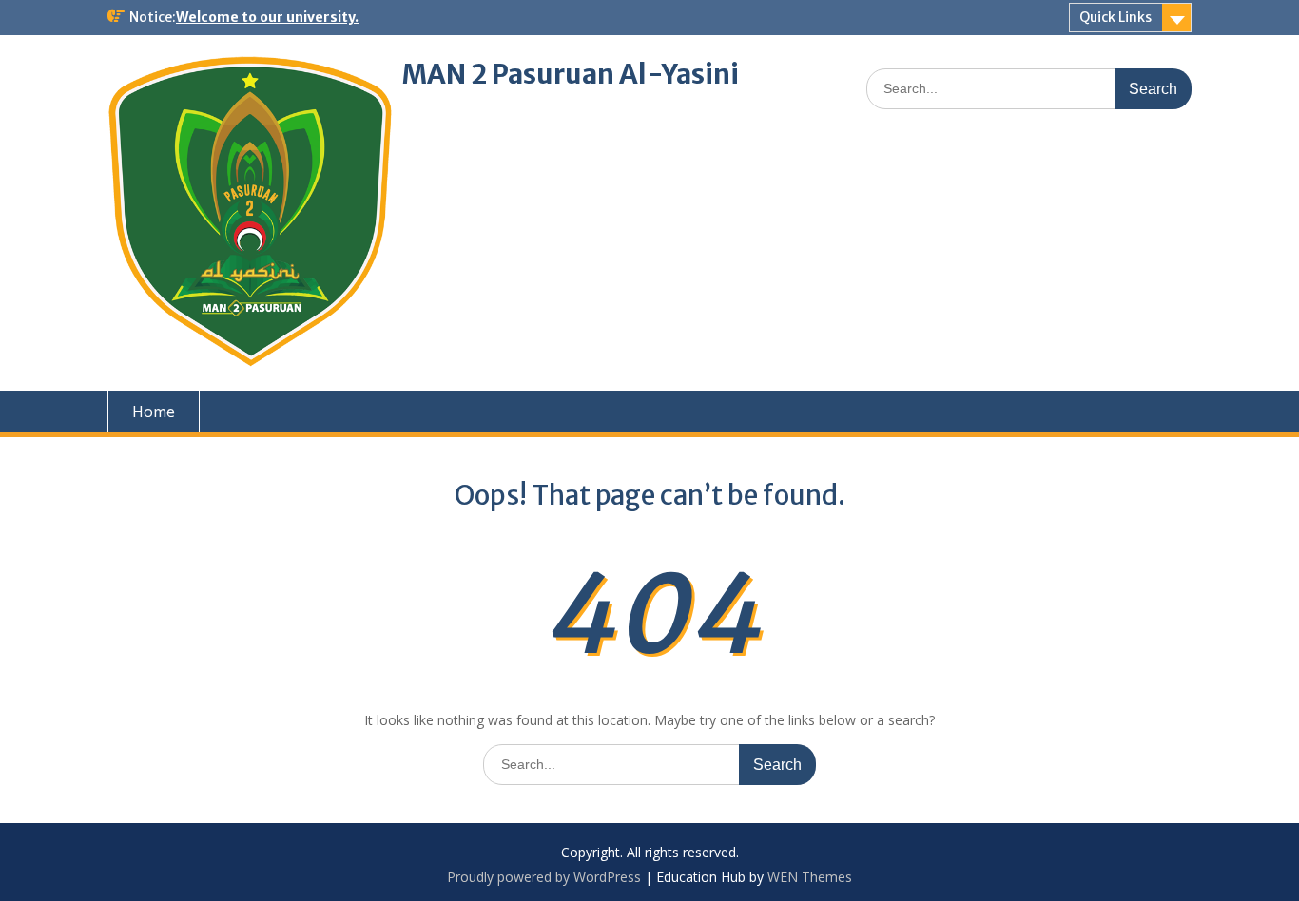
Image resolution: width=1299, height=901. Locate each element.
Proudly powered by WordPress (544, 877)
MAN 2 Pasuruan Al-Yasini (570, 74)
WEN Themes (809, 877)
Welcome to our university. (267, 17)
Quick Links (1115, 17)
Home (153, 411)
